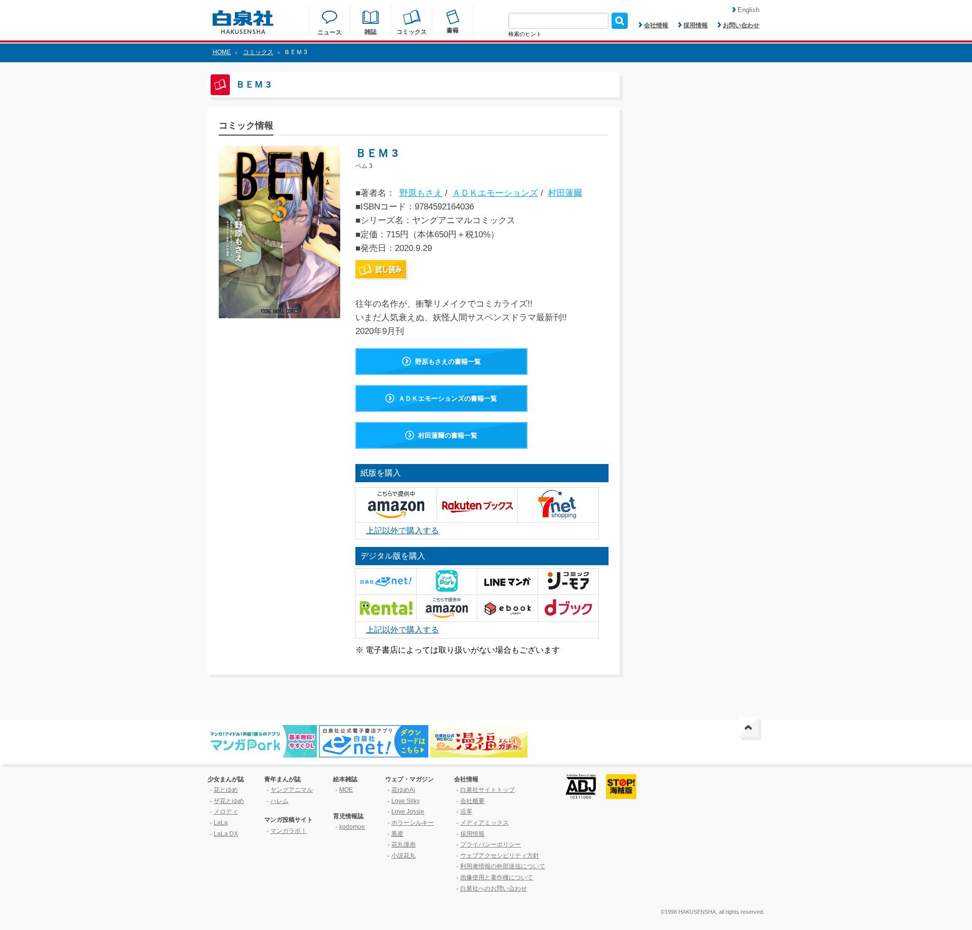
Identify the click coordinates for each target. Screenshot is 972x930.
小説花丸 (403, 855)
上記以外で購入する (402, 530)
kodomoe (352, 826)
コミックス (258, 52)
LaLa (221, 822)
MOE (346, 789)
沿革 (466, 811)
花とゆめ (226, 789)
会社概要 (472, 801)
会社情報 (656, 25)
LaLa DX (226, 833)
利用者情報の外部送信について (502, 866)
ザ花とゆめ (229, 801)
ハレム (279, 801)
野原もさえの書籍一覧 (448, 361)
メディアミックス (484, 822)
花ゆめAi (403, 789)
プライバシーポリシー (490, 844)
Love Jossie (407, 811)
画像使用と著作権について (496, 877)
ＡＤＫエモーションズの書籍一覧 (447, 398)
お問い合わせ (741, 25)
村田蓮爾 (565, 193)
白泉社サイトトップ (487, 789)
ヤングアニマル (291, 789)
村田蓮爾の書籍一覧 (447, 435)
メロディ (226, 811)
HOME (222, 52)
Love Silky (405, 801)
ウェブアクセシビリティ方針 (499, 855)
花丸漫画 (403, 844)
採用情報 (695, 25)
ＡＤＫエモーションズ (495, 193)
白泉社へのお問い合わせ (493, 888)
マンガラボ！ (288, 830)
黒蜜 (397, 833)
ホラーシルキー (412, 822)
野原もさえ (420, 193)
